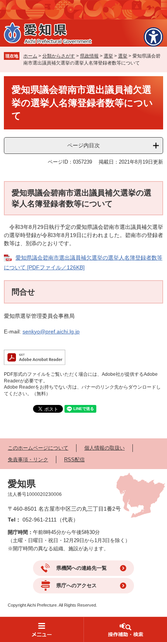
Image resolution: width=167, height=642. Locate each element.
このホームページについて (38, 448)
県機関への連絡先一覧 (81, 568)
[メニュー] (42, 629)
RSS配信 (74, 459)
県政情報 (89, 56)
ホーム (30, 56)
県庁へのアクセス (76, 585)
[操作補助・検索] (125, 629)
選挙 (108, 56)
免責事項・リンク (28, 459)
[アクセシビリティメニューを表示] (153, 37)
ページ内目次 (83, 145)
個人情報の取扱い (104, 448)
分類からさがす (58, 56)
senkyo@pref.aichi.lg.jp (51, 331)
